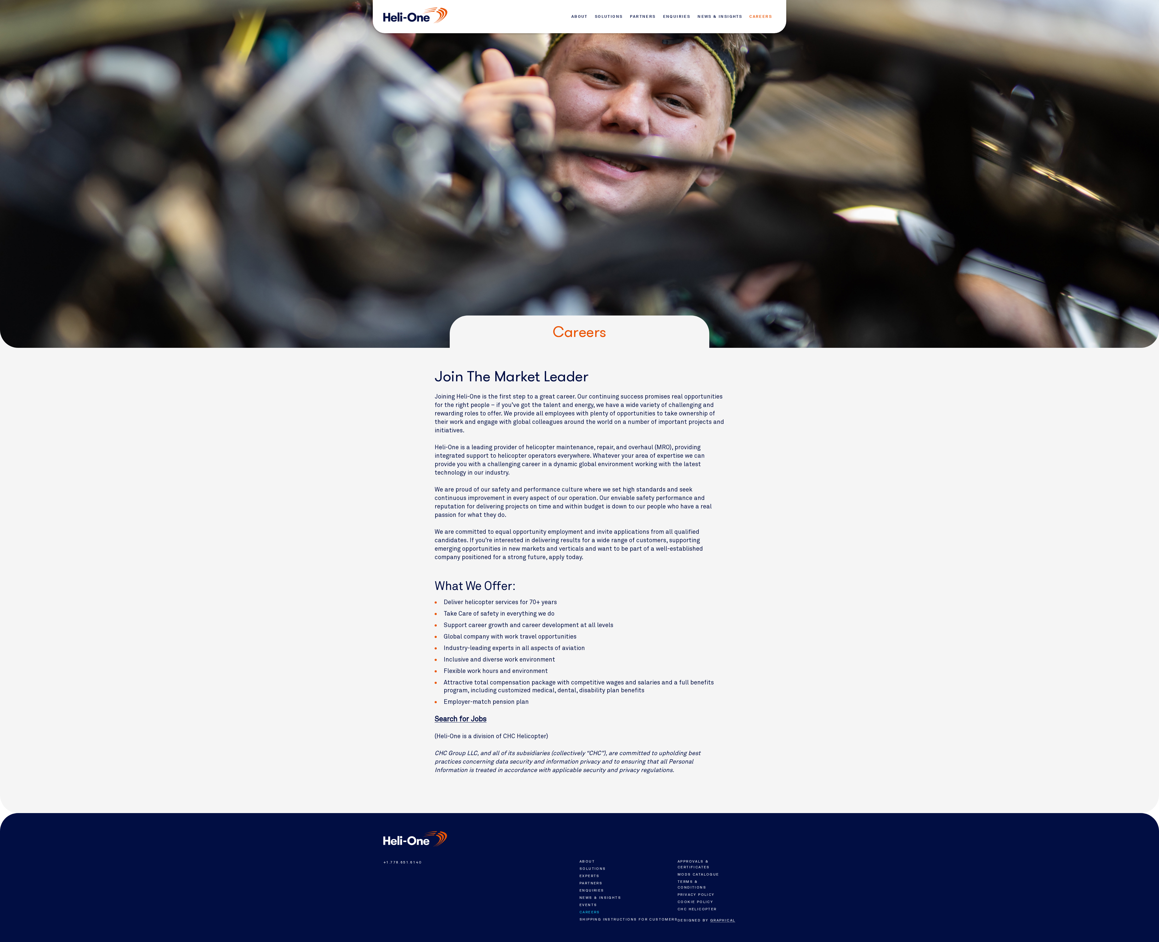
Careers (760, 16)
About (579, 16)
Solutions (609, 16)
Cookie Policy (695, 902)
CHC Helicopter (697, 909)
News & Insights (720, 16)
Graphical (723, 920)
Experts (590, 876)
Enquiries (677, 16)
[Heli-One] (415, 839)
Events (588, 905)
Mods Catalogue (698, 874)
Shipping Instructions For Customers (629, 919)
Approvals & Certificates (694, 864)
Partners (643, 16)
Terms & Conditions (692, 884)
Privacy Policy (696, 894)
